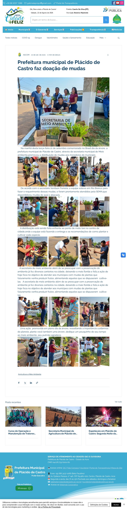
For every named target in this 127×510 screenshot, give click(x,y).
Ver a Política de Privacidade (49, 507)
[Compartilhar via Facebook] (19, 383)
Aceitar (116, 504)
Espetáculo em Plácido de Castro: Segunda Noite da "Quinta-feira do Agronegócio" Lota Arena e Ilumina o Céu (103, 432)
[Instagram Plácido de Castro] (122, 3)
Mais (101, 38)
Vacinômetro (52, 38)
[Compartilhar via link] (37, 383)
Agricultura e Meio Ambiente (29, 374)
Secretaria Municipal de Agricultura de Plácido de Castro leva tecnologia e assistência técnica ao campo (62, 432)
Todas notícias (11, 38)
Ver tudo (118, 402)
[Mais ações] (107, 54)
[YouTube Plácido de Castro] (118, 3)
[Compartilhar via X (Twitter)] (25, 383)
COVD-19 (26, 38)
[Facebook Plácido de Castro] (113, 3)
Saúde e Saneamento (72, 38)
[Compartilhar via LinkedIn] (31, 383)
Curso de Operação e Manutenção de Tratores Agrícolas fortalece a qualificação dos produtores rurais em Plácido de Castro (21, 432)
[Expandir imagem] (32, 171)
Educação (90, 38)
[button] (24, 30)
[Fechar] (124, 504)
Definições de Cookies (99, 504)
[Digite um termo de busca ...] (106, 19)
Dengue (38, 38)
